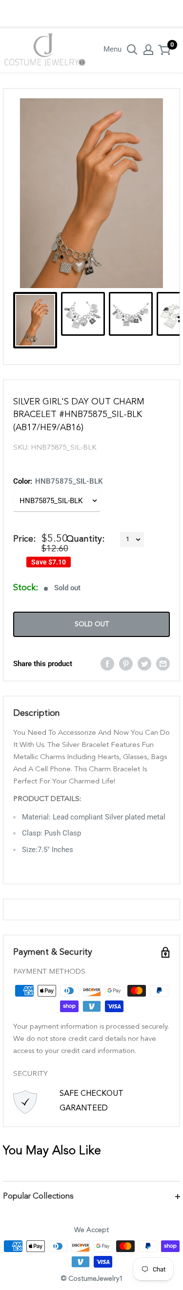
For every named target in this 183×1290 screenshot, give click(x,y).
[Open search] (132, 49)
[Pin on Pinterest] (126, 663)
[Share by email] (163, 663)
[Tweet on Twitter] (144, 663)
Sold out (92, 624)
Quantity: (85, 539)
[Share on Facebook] (107, 663)
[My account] (148, 49)
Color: (58, 481)
